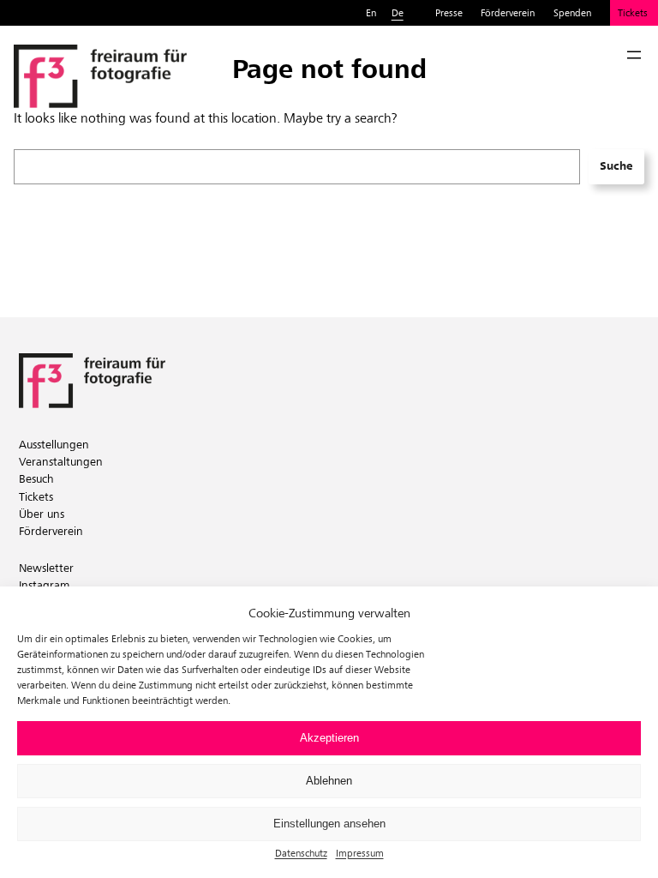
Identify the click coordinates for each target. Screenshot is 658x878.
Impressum (360, 852)
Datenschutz (301, 852)
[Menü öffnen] (634, 55)
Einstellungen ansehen (329, 823)
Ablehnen (329, 780)
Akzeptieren (329, 737)
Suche (616, 166)
